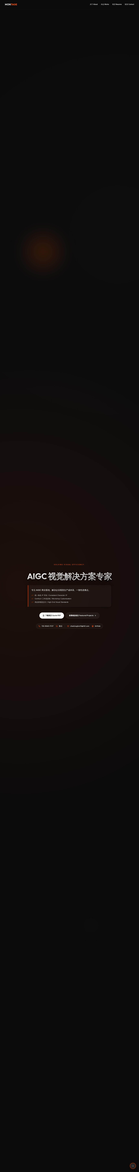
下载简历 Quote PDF (53, 615)
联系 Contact (129, 4)
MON (11, 4)
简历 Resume (117, 4)
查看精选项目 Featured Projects (81, 615)
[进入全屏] (133, 1166)
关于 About (94, 4)
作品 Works (105, 4)
